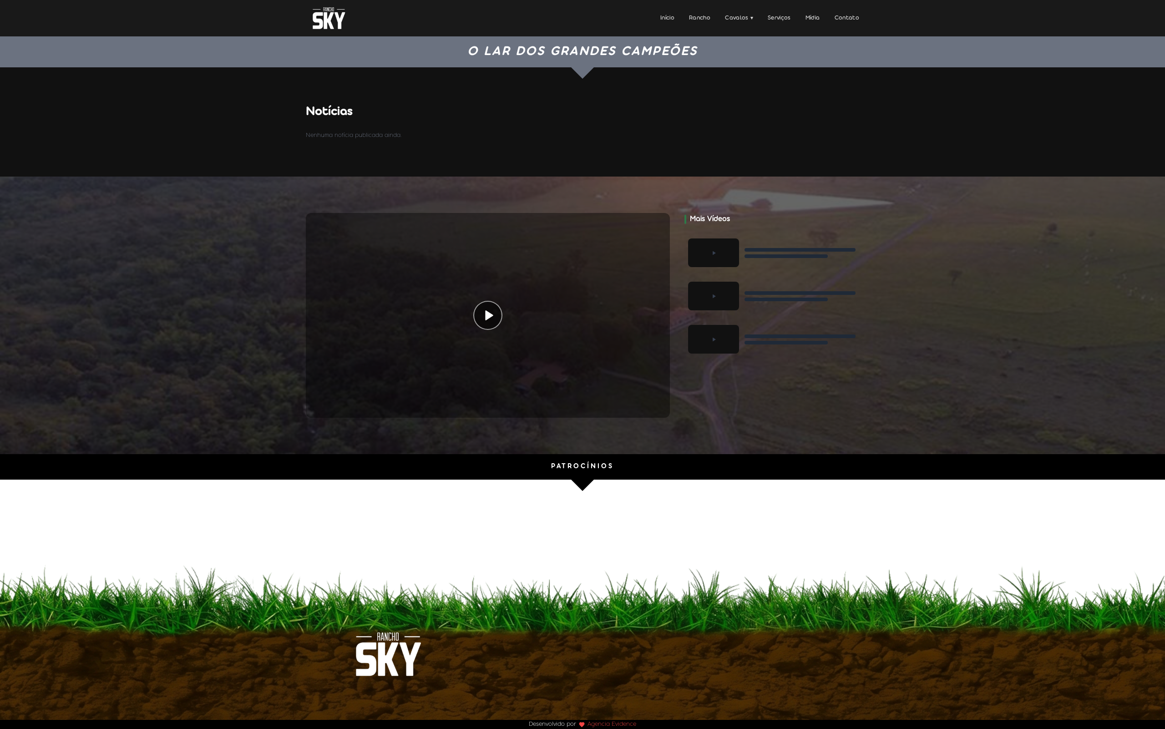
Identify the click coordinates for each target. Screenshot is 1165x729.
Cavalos (739, 17)
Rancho (699, 17)
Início (667, 17)
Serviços (779, 17)
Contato (847, 17)
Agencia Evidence (612, 724)
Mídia (812, 17)
